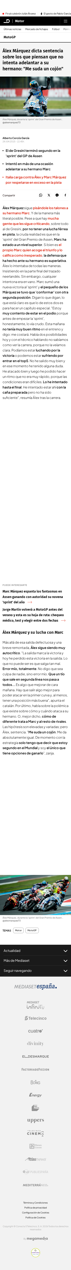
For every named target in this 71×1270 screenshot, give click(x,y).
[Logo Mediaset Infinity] (35, 1005)
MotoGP (10, 37)
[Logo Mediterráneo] (35, 1184)
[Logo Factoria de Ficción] (35, 1069)
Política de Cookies (35, 1217)
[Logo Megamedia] (37, 1239)
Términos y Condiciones (35, 1202)
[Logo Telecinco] (35, 1018)
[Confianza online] (35, 1256)
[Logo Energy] (35, 1095)
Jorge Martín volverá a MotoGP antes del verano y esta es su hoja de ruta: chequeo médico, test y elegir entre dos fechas (33, 615)
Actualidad (12, 950)
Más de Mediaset (16, 960)
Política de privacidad (35, 1207)
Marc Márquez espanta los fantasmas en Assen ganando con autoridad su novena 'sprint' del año (33, 596)
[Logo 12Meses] (35, 1146)
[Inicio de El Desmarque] (7, 21)
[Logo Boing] (35, 1082)
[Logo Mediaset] (35, 989)
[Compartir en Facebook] (65, 195)
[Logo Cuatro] (35, 1031)
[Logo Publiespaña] (35, 1172)
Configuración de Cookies (35, 1212)
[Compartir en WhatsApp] (41, 195)
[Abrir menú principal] (65, 21)
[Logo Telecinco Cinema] (35, 1133)
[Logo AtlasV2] (35, 1159)
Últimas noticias (12, 29)
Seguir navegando (18, 970)
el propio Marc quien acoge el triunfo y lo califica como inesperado (32, 249)
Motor (19, 21)
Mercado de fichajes (36, 29)
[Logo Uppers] (35, 1120)
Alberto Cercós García (16, 138)
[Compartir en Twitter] (49, 195)
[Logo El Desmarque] (35, 1056)
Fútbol (56, 29)
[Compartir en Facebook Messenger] (57, 195)
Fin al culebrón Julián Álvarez (20, 13)
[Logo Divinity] (35, 1043)
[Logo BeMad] (35, 1107)
